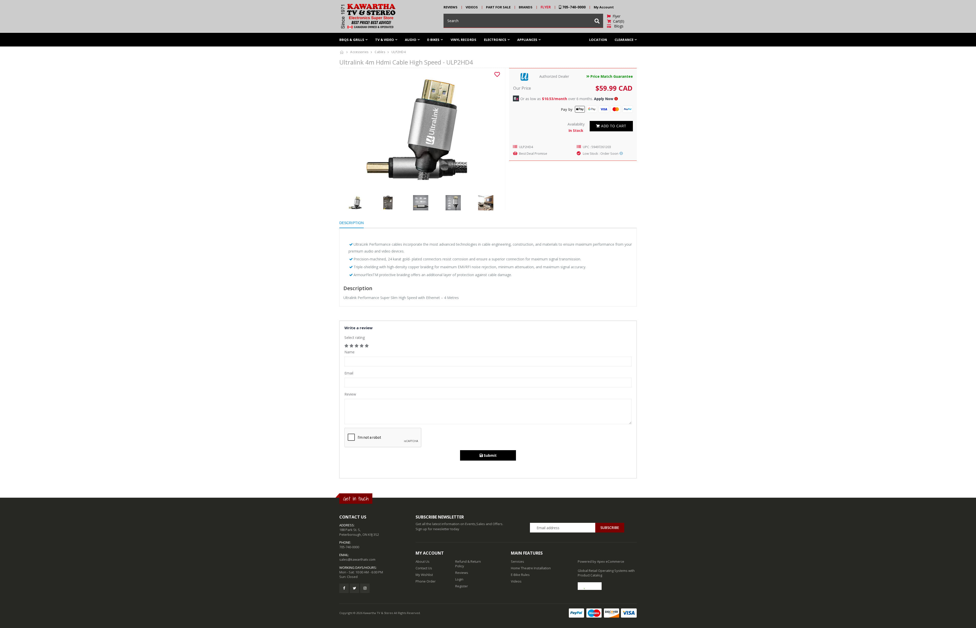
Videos (516, 581)
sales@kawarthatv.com (357, 559)
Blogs (617, 26)
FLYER (546, 7)
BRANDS (525, 7)
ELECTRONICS (495, 39)
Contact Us (424, 568)
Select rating (354, 337)
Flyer (615, 16)
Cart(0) (617, 21)
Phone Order (426, 581)
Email (348, 373)
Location (598, 39)
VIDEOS (472, 7)
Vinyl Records (463, 39)
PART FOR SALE (498, 7)
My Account (604, 7)
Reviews (461, 572)
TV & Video (384, 39)
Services (517, 561)
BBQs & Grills (351, 39)
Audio (410, 39)
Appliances (527, 39)
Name (349, 352)
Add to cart (613, 126)
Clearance (624, 39)
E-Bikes (433, 39)
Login (459, 579)
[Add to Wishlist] (497, 74)
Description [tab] (351, 223)
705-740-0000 (573, 7)
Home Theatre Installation (531, 568)
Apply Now (603, 98)
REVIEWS (451, 7)
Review (350, 394)
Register (461, 586)
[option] (420, 129)
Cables (380, 52)
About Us (423, 561)
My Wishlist (424, 574)
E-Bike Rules (520, 574)
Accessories (359, 52)
